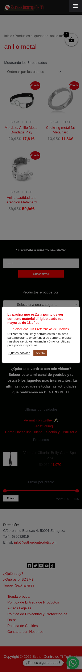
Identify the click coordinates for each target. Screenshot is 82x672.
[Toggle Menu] (75, 6)
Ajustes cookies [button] (19, 353)
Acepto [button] (40, 353)
